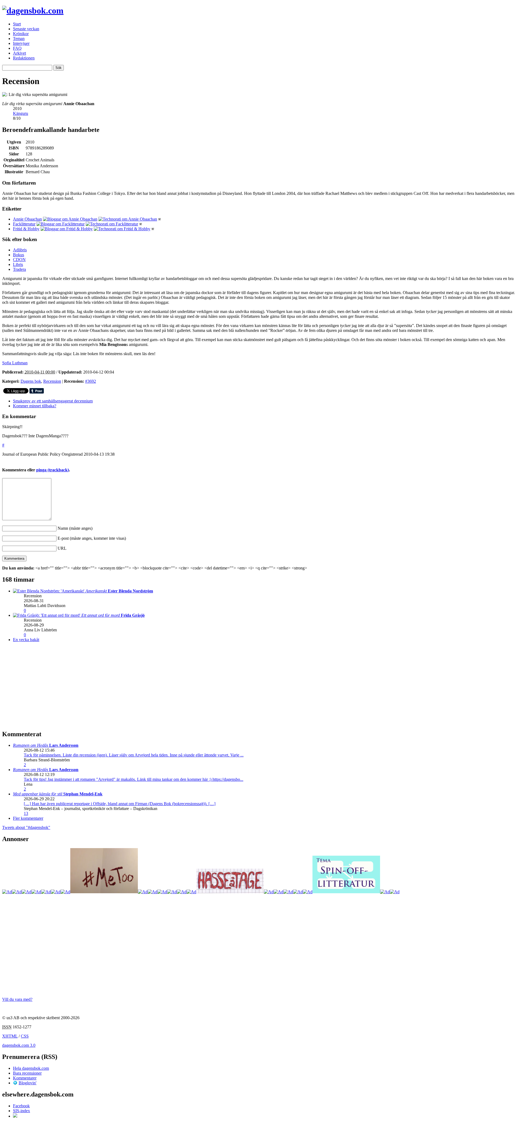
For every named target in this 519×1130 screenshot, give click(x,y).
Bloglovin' (27, 1083)
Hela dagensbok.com (31, 1068)
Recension (52, 381)
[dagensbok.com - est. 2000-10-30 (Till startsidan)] (33, 10)
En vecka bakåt (26, 639)
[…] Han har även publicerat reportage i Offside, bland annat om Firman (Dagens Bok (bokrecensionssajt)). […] (119, 803)
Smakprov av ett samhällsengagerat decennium (53, 401)
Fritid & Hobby (26, 228)
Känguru (20, 113)
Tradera (19, 269)
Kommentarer (24, 1078)
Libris (18, 264)
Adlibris (20, 250)
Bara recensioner (27, 1073)
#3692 (90, 381)
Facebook (21, 1106)
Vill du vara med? (17, 999)
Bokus (18, 254)
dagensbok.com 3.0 (18, 1045)
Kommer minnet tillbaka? (34, 406)
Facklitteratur (24, 224)
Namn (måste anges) (75, 528)
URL (62, 548)
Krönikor (21, 33)
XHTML (10, 1036)
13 (26, 813)
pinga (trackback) (52, 470)
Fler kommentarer (28, 818)
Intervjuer (21, 43)
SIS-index (21, 1110)
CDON (19, 259)
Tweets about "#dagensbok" (26, 827)
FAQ (17, 48)
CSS (25, 1036)
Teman (19, 38)
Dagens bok (31, 381)
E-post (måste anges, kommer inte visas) (92, 538)
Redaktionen (24, 58)
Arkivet (19, 53)
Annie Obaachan (27, 219)
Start (17, 24)
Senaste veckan (26, 28)
